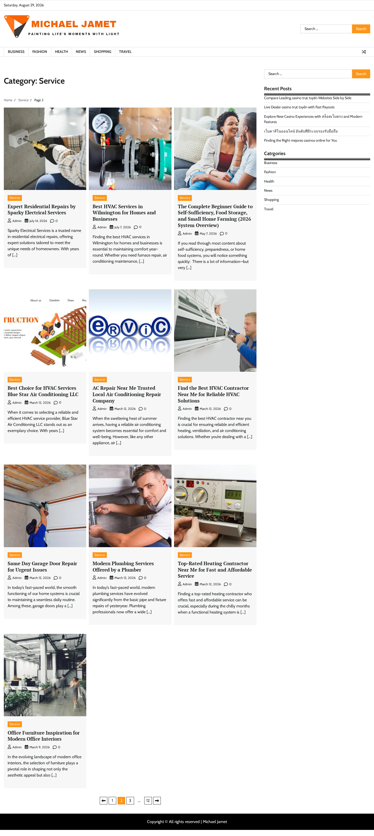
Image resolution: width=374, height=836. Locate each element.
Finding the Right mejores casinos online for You (300, 140)
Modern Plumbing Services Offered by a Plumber (123, 566)
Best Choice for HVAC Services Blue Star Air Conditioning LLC (43, 391)
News (81, 51)
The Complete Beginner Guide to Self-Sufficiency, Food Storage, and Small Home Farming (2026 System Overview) (215, 215)
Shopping (102, 51)
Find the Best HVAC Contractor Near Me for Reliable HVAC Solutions (213, 394)
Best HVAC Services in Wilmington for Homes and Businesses (124, 212)
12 (148, 800)
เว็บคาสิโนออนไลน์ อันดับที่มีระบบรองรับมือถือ (301, 131)
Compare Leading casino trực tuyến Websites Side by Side (307, 98)
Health (61, 51)
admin (17, 221)
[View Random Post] (364, 52)
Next (157, 800)
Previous (103, 800)
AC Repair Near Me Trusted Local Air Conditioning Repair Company (127, 394)
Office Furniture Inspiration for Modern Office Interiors (44, 735)
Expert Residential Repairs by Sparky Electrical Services (42, 209)
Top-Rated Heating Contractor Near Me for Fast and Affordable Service (215, 569)
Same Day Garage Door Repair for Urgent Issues (42, 566)
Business (16, 51)
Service (14, 198)
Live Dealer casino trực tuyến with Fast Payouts (299, 107)
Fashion (39, 51)
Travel (125, 51)
